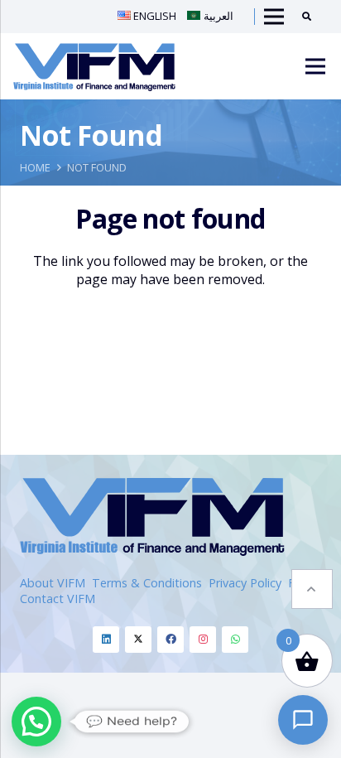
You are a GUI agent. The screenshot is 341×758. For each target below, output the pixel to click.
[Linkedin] (106, 639)
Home (35, 167)
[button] (312, 589)
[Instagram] (203, 639)
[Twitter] (138, 639)
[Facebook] (170, 639)
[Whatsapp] (235, 639)
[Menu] (315, 66)
